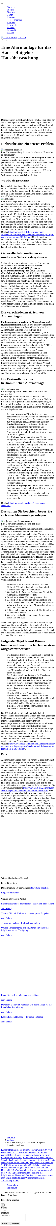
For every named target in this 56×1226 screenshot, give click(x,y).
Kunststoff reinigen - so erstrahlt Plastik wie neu (23, 1150)
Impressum (12, 1188)
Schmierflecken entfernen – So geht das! (30, 1160)
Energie (10, 9)
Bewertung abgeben (39, 888)
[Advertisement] (28, 91)
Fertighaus (17, 20)
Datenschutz (12, 1185)
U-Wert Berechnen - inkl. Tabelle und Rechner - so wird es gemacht (26, 1152)
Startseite (11, 7)
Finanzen (11, 12)
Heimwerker (12, 25)
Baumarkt (11, 30)
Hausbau (11, 17)
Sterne (4, 1207)
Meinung (5, 1213)
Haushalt (11, 22)
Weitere (10, 32)
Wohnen (11, 27)
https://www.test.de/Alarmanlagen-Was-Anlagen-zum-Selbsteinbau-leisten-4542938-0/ (28, 789)
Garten (10, 15)
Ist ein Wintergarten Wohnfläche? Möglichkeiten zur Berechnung (28, 1161)
